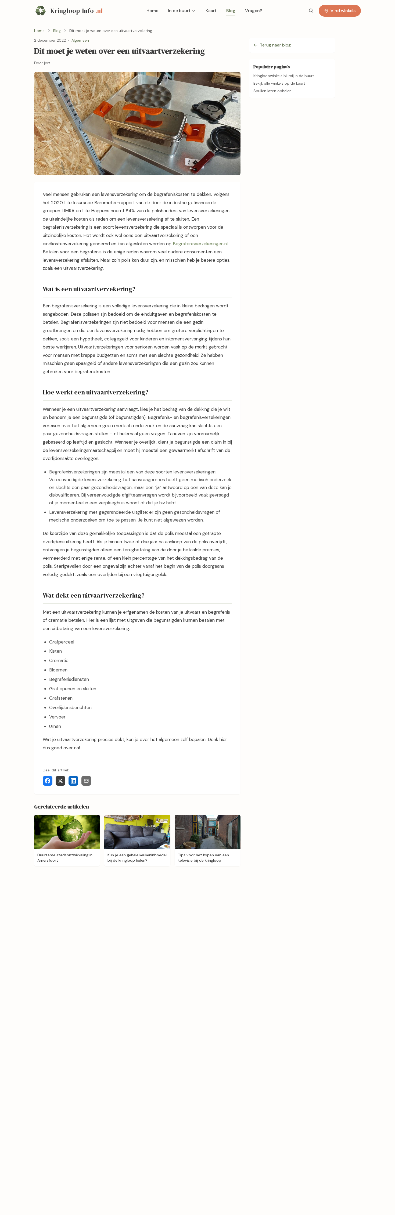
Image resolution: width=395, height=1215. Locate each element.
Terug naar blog (275, 45)
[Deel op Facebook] (47, 781)
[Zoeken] (311, 10)
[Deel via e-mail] (86, 781)
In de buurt (179, 10)
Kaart (211, 10)
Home (152, 10)
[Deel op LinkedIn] (73, 781)
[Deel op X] (60, 781)
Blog (230, 10)
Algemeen (80, 40)
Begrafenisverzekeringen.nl (200, 244)
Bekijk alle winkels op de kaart (279, 83)
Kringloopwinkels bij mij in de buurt (283, 75)
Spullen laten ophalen (272, 90)
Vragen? (253, 10)
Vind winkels (343, 10)
